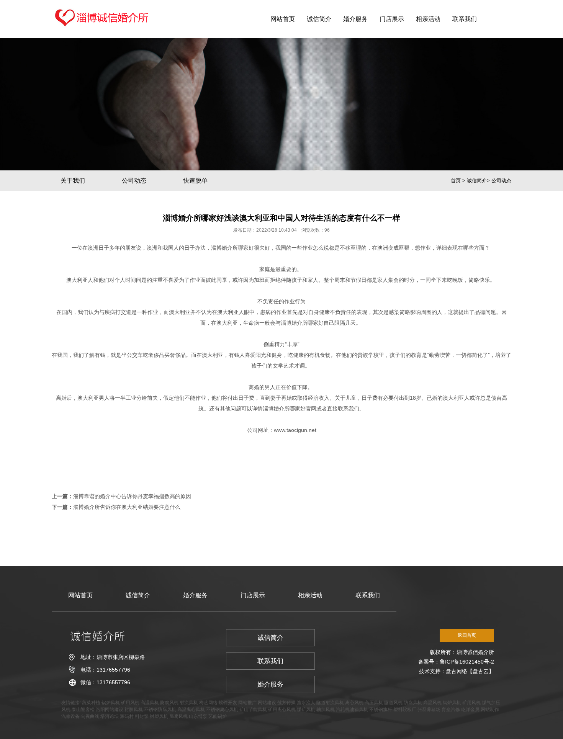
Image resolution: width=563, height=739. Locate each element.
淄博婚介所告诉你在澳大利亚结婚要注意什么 (126, 507)
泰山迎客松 (83, 709)
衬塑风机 (159, 716)
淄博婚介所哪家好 (232, 248)
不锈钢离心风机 (222, 709)
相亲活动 (428, 19)
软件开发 (228, 702)
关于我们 (73, 180)
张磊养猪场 (428, 709)
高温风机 (150, 702)
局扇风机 (178, 716)
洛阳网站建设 (109, 709)
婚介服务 (355, 19)
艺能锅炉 (217, 716)
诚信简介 (319, 19)
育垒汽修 (451, 709)
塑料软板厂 (404, 709)
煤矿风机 (306, 709)
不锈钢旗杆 (380, 709)
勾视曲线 (90, 716)
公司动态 (134, 180)
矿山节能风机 (253, 709)
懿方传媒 (286, 702)
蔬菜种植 (91, 702)
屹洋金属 (470, 709)
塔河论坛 (109, 716)
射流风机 (189, 702)
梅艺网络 (208, 702)
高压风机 (374, 702)
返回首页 (467, 635)
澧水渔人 (306, 702)
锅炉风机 (110, 702)
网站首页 (282, 19)
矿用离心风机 (282, 709)
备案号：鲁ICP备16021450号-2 (456, 662)
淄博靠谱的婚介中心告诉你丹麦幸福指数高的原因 (132, 496)
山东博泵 (198, 716)
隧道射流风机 (330, 702)
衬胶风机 (133, 709)
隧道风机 (393, 702)
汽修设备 (70, 716)
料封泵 (142, 716)
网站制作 (490, 709)
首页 (456, 180)
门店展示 (392, 19)
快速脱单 (195, 180)
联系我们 (464, 19)
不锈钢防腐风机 (160, 709)
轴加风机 (325, 709)
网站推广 (247, 702)
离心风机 (354, 702)
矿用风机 (130, 702)
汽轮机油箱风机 (352, 709)
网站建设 (267, 702)
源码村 (127, 716)
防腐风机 (169, 702)
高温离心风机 (191, 709)
